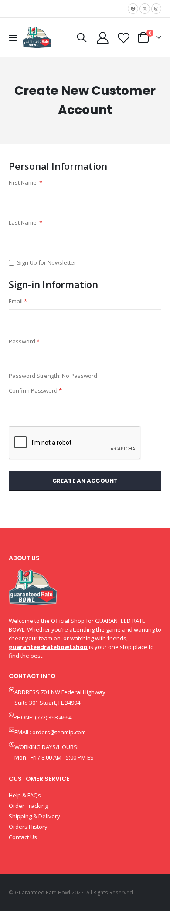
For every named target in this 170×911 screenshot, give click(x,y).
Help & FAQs (25, 795)
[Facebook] (133, 8)
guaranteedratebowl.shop (48, 647)
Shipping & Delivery (34, 816)
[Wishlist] (123, 38)
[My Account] (103, 38)
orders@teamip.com (59, 732)
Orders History (28, 826)
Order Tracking (28, 806)
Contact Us (23, 837)
